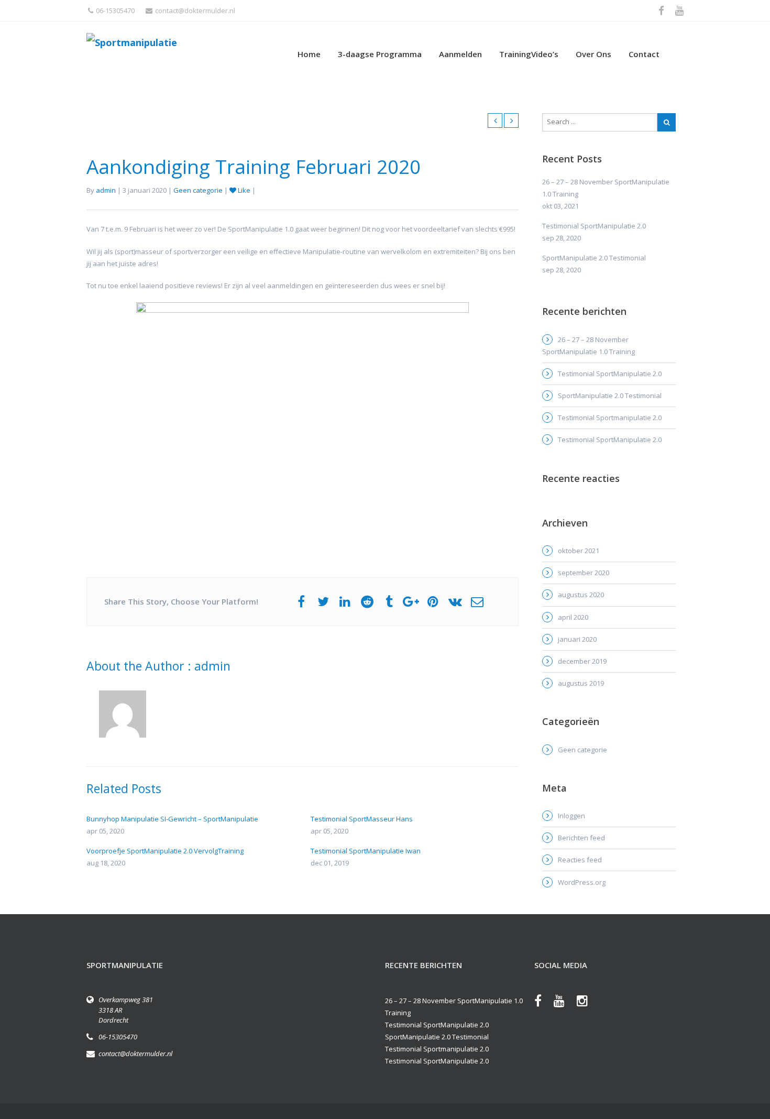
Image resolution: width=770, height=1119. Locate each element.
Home (309, 54)
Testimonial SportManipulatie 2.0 (610, 373)
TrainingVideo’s (528, 54)
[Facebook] (543, 1003)
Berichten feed (581, 837)
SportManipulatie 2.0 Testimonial (610, 395)
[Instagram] (587, 1003)
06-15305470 (115, 10)
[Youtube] (564, 1003)
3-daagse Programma (380, 54)
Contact (644, 54)
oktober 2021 (578, 550)
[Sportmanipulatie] (185, 42)
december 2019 (582, 661)
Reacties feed (580, 859)
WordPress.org (582, 882)
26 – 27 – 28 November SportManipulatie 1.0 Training (588, 345)
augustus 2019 (581, 683)
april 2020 (573, 617)
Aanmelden (460, 54)
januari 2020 (577, 639)
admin (106, 190)
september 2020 (583, 572)
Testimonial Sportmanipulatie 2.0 (610, 417)
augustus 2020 (581, 594)
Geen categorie (198, 190)
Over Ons (593, 54)
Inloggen (571, 815)
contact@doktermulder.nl (195, 10)
